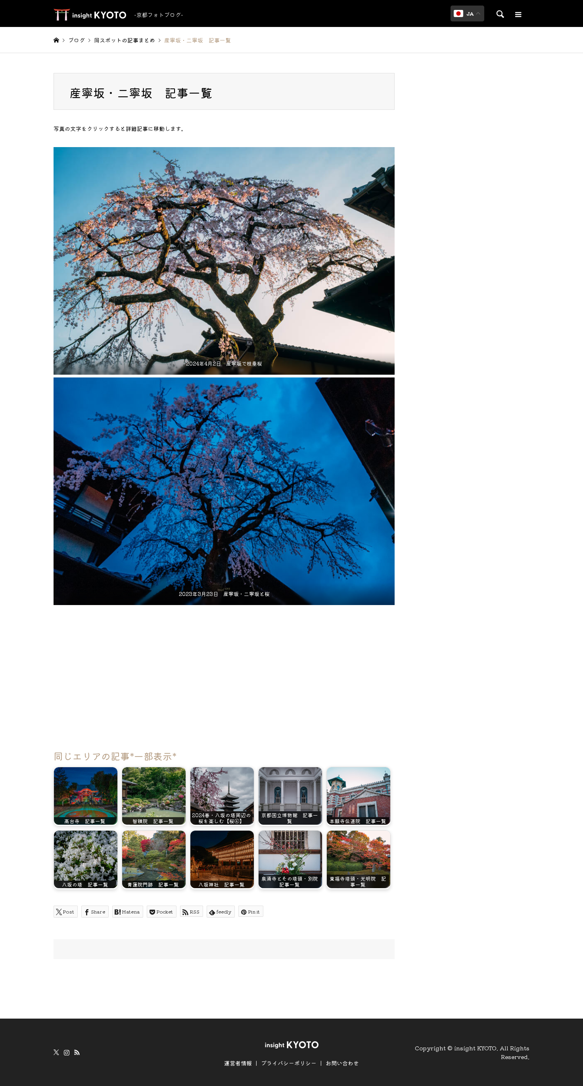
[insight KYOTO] (291, 1044)
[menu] (517, 15)
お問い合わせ (342, 1063)
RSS (77, 1052)
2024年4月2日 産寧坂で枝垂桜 (224, 363)
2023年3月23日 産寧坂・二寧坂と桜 (224, 594)
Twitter (56, 1052)
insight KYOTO (475, 1048)
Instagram (66, 1052)
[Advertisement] (224, 673)
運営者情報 (238, 1063)
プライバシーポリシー (288, 1063)
